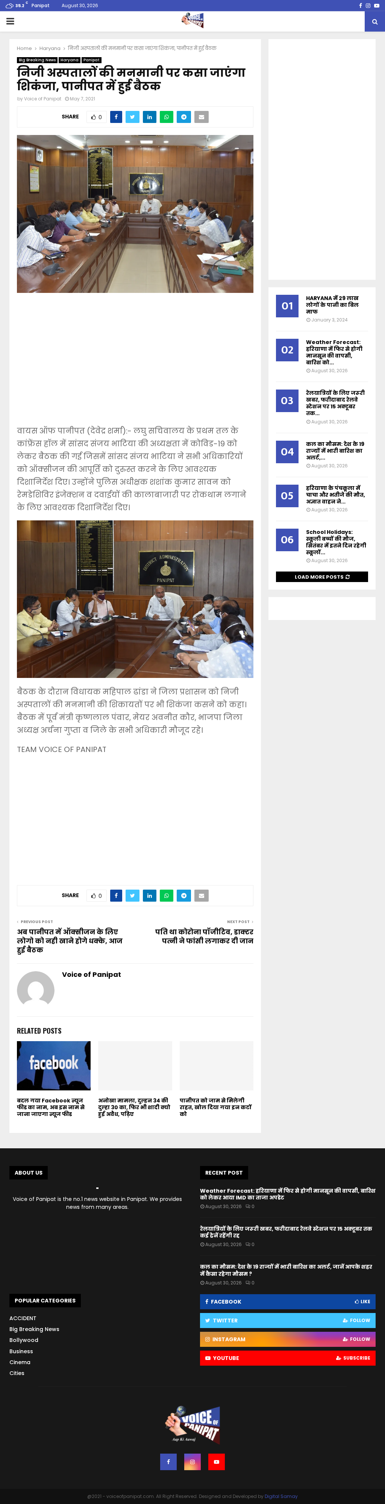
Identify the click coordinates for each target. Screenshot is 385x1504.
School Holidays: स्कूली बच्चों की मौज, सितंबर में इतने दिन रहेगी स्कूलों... (336, 542)
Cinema (19, 1362)
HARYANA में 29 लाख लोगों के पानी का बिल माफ (332, 304)
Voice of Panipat (42, 99)
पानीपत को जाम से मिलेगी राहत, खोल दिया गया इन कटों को (216, 1107)
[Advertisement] (135, 364)
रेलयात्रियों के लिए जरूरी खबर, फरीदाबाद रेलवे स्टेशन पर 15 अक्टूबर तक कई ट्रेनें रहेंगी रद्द (286, 1232)
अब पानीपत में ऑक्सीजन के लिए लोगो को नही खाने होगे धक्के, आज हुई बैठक (70, 941)
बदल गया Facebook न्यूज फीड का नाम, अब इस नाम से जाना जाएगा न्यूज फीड (51, 1107)
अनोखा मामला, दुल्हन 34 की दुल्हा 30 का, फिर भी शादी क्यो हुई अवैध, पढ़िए (134, 1107)
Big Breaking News (37, 60)
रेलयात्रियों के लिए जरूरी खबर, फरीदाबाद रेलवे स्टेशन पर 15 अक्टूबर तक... (335, 403)
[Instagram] (192, 1462)
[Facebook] (168, 1462)
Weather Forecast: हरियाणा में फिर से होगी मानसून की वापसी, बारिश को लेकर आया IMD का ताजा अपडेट (288, 1194)
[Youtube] (216, 1462)
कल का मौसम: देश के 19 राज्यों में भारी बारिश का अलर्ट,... (335, 450)
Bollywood (23, 1340)
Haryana (70, 60)
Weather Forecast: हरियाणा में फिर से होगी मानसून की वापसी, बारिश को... (334, 352)
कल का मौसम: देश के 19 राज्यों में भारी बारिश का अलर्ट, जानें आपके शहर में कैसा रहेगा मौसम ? (286, 1270)
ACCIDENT (22, 1318)
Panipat (91, 60)
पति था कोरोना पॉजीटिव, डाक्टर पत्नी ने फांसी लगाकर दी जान (204, 936)
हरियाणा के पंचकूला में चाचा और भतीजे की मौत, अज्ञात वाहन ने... (335, 494)
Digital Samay (281, 1496)
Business (21, 1351)
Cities (16, 1373)
